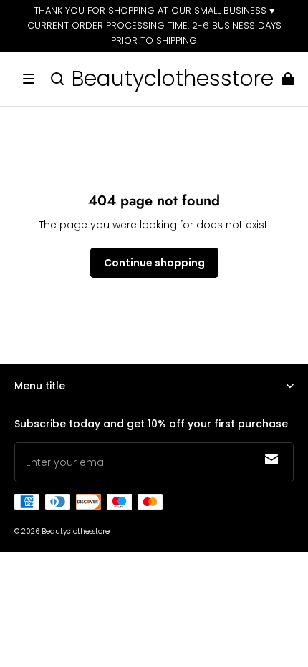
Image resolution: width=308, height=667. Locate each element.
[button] (28, 78)
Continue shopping (154, 262)
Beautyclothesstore (76, 531)
